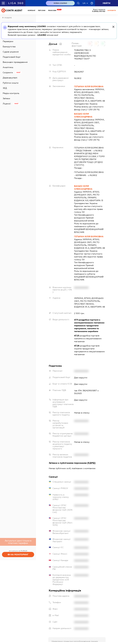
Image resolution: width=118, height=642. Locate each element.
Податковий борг (12, 57)
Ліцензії (7, 103)
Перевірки (8, 41)
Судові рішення (11, 52)
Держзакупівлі (10, 78)
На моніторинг (19, 554)
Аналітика (8, 67)
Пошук (8, 18)
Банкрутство (9, 46)
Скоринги (8, 72)
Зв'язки (6, 98)
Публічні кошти (10, 83)
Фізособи (53, 10)
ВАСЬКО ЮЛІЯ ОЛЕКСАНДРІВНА (83, 115)
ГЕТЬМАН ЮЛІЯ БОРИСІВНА (88, 86)
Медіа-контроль (11, 93)
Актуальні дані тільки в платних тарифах (18, 541)
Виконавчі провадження (15, 62)
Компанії (31, 10)
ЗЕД (5, 88)
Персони (41, 10)
